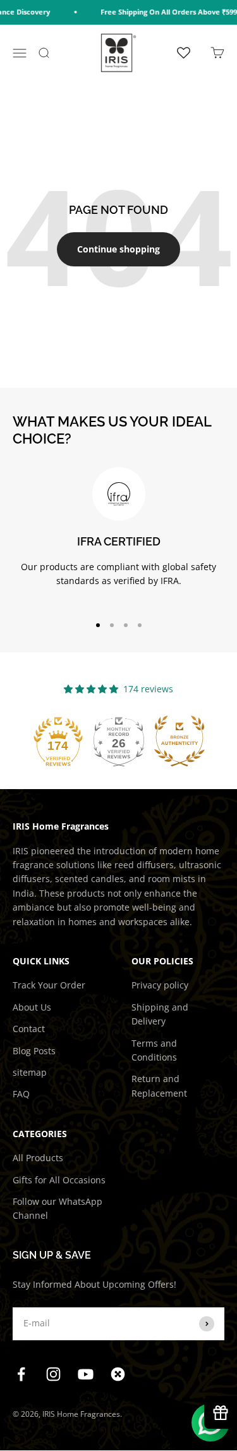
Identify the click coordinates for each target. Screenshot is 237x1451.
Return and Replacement (159, 1086)
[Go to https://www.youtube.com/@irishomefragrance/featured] (85, 1374)
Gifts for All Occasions (59, 1180)
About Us (32, 1007)
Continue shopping (118, 249)
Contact (29, 1029)
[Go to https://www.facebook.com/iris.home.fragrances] (21, 1374)
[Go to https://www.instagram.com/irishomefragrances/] (53, 1374)
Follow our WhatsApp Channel (57, 1208)
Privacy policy (159, 985)
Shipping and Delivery (159, 1014)
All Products (38, 1158)
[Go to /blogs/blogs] (117, 1374)
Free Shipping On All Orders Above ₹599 (164, 11)
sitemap (30, 1072)
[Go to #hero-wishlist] (183, 52)
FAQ (21, 1094)
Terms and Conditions (154, 1050)
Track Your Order (49, 985)
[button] (58, 741)
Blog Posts (34, 1051)
